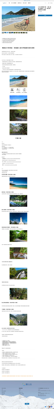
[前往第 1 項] (3, 33)
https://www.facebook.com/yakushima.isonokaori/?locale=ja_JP (14, 161)
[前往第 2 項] (5, 32)
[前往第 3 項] (7, 32)
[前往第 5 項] (12, 32)
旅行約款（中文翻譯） (21, 393)
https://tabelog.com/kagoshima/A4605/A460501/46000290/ (13, 158)
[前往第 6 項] (15, 32)
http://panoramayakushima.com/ (12, 160)
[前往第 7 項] (17, 32)
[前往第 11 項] (26, 32)
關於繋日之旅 (3, 392)
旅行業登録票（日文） (21, 394)
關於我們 (20, 398)
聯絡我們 (27, 403)
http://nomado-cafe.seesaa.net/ (9, 163)
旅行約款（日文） (21, 392)
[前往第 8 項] (19, 32)
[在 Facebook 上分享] (39, 13)
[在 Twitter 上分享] (40, 13)
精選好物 (3, 394)
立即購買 (45, 15)
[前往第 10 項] (24, 32)
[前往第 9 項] (22, 32)
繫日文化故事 (3, 393)
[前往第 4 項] (10, 32)
